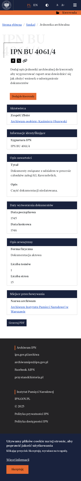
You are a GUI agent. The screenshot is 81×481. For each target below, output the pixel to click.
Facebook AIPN (25, 370)
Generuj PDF (17, 323)
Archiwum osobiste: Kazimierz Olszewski (39, 121)
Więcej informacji (17, 460)
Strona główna (12, 25)
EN (35, 5)
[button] (47, 5)
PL (29, 5)
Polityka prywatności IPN (32, 414)
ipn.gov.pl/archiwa (27, 355)
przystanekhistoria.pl (29, 377)
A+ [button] (63, 5)
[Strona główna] (6, 5)
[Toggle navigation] (75, 5)
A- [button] (57, 5)
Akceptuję (17, 469)
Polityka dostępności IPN (31, 422)
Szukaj (30, 25)
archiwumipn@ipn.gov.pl (31, 362)
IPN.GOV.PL (22, 399)
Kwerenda (69, 12)
